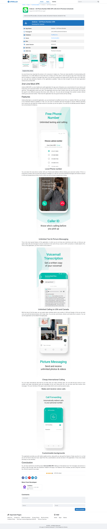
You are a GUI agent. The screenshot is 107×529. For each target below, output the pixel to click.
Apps (47, 1)
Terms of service (42, 519)
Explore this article (28, 71)
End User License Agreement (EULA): (26, 519)
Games (54, 1)
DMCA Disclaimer (25, 517)
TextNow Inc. (54, 34)
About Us (9, 517)
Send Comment (80, 509)
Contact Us (17, 517)
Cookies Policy (11, 519)
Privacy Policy (35, 517)
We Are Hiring (44, 517)
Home (41, 1)
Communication (36, 4)
